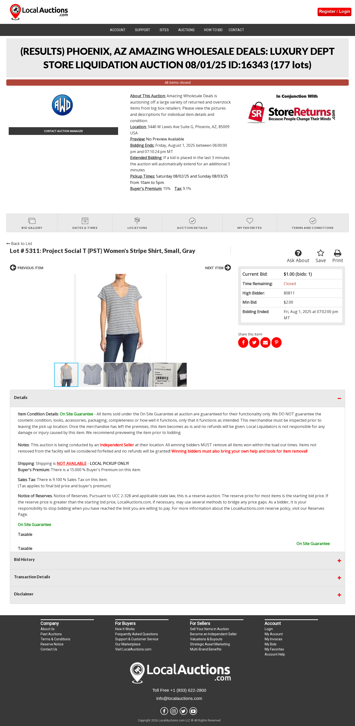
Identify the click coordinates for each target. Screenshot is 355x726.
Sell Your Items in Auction (209, 629)
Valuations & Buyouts (206, 639)
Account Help (275, 654)
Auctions (186, 30)
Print (337, 260)
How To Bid (213, 30)
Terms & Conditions (55, 639)
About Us (48, 629)
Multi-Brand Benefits (205, 649)
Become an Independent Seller (213, 634)
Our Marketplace (128, 644)
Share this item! (250, 334)
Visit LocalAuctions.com (133, 649)
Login (269, 629)
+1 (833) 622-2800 (188, 690)
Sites (164, 30)
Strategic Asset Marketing (210, 644)
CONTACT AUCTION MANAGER (63, 131)
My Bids (271, 644)
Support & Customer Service (136, 639)
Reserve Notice (52, 644)
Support (142, 30)
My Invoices (273, 639)
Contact (236, 30)
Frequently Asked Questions (136, 634)
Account (118, 30)
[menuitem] (120, 30)
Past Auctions (51, 634)
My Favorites (274, 649)
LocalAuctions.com (134, 502)
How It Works (125, 629)
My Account (274, 634)
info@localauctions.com (179, 698)
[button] (120, 318)
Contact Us (49, 649)
